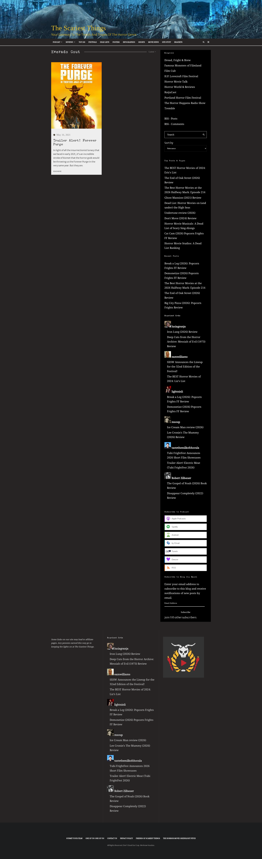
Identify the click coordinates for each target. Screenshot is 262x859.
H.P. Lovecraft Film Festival (181, 76)
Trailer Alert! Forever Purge (74, 142)
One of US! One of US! (95, 838)
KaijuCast (170, 92)
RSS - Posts (170, 118)
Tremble (169, 108)
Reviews (69, 42)
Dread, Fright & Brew (177, 60)
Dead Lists (104, 42)
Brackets (178, 42)
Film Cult (170, 71)
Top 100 (82, 42)
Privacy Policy (126, 838)
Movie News (153, 42)
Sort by (168, 142)
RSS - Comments (174, 124)
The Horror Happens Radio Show (184, 103)
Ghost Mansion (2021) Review (182, 197)
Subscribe (185, 612)
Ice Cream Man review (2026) (185, 427)
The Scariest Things (78, 28)
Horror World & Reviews (179, 87)
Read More (57, 171)
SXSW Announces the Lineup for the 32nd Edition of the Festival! (185, 366)
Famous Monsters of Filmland (182, 65)
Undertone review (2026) (179, 213)
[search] (204, 134)
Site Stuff (166, 42)
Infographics (129, 42)
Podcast (56, 42)
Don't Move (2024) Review (180, 218)
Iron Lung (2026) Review (182, 332)
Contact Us (112, 838)
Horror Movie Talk (175, 81)
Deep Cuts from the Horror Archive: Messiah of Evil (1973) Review (186, 341)
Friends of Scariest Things (148, 838)
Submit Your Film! (74, 838)
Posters (116, 42)
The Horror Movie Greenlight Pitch (179, 838)
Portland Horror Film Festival (182, 97)
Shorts (141, 42)
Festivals (92, 42)
